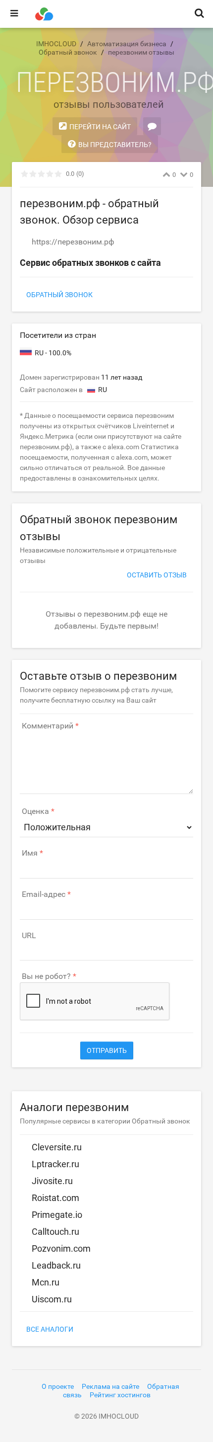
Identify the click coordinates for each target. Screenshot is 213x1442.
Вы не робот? (46, 976)
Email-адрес (43, 894)
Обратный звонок (59, 295)
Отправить (107, 1050)
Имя (30, 853)
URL (29, 936)
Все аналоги (49, 1329)
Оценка (35, 811)
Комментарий (47, 726)
